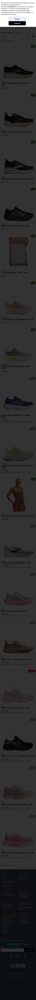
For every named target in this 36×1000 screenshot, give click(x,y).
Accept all (17, 23)
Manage (17, 19)
